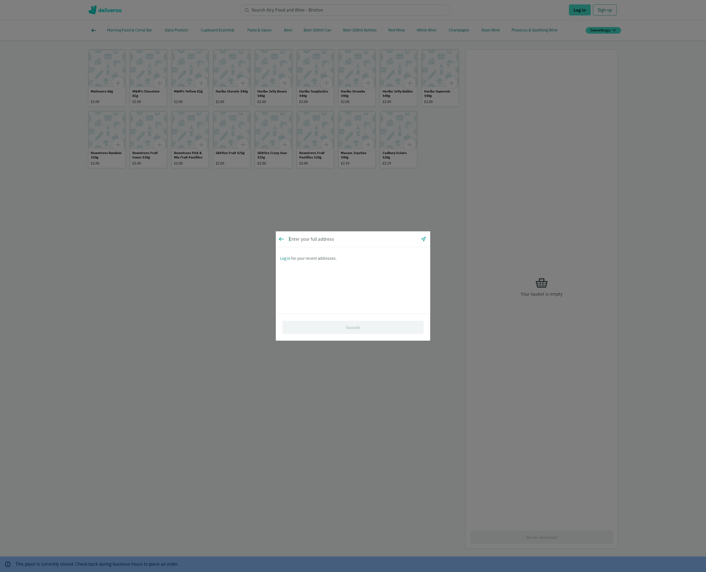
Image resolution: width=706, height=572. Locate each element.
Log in (285, 258)
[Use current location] (423, 239)
